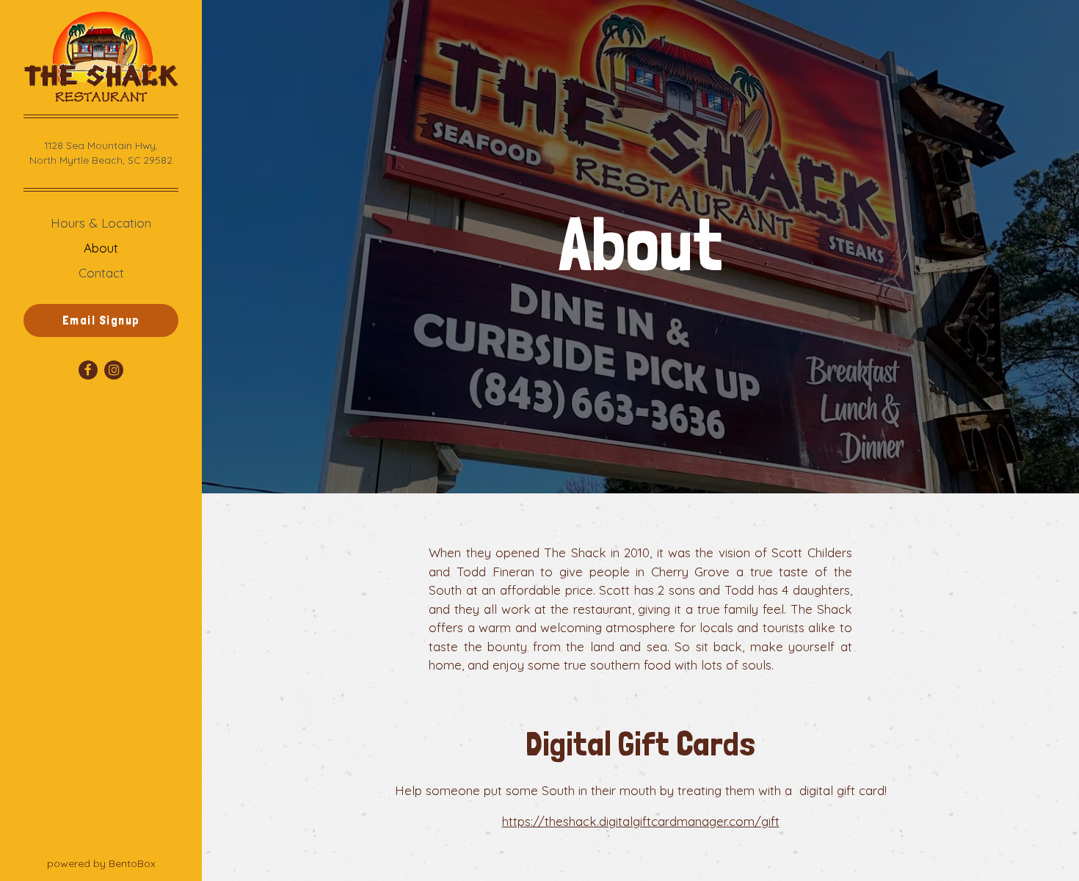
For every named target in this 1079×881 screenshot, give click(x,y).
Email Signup (101, 320)
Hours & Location (101, 223)
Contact (101, 272)
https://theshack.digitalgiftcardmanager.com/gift (641, 821)
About (101, 247)
